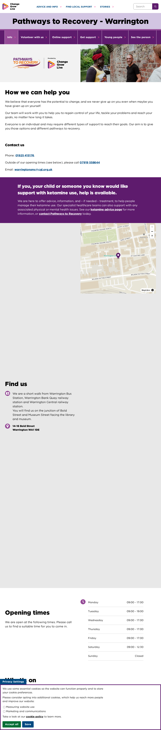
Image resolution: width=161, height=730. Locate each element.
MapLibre (146, 290)
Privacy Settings (13, 681)
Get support (88, 37)
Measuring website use (19, 706)
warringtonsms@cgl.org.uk (33, 169)
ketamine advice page (106, 209)
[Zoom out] (152, 231)
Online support (62, 37)
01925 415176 (24, 155)
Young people (113, 37)
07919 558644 (90, 162)
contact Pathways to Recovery (60, 213)
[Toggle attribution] (152, 290)
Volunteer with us (32, 37)
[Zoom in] (152, 227)
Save (28, 724)
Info (10, 37)
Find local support (79, 6)
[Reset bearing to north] (152, 236)
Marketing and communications (25, 711)
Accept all (11, 724)
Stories (105, 6)
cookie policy (34, 716)
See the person (141, 37)
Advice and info (47, 6)
